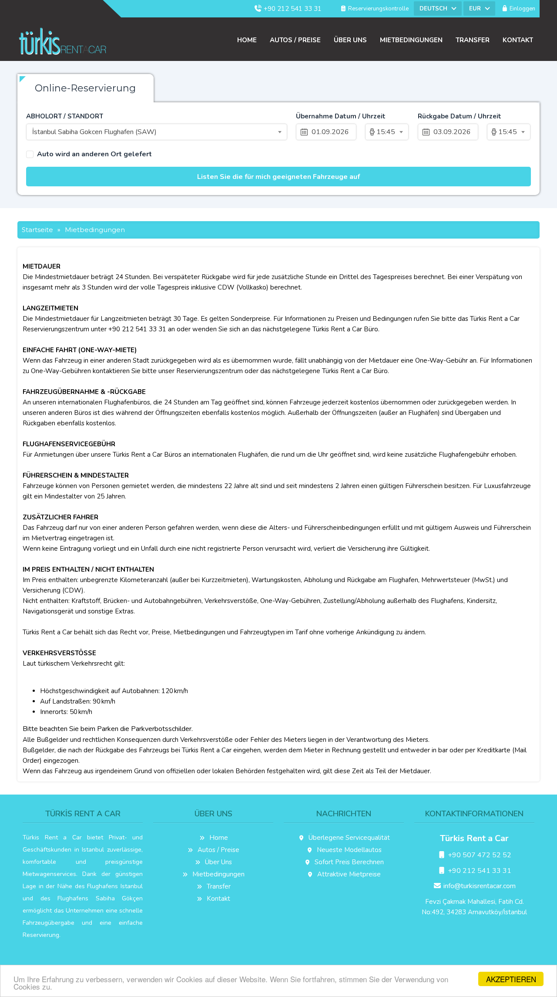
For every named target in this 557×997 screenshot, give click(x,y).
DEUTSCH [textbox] (433, 9)
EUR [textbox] (475, 9)
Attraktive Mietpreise (348, 874)
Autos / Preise (295, 40)
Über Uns (350, 40)
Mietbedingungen (411, 40)
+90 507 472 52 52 (478, 855)
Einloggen (521, 9)
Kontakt (518, 40)
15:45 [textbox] (385, 132)
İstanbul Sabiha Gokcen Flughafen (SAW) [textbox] (94, 132)
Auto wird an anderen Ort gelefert (94, 154)
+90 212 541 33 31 (292, 8)
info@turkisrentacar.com (479, 886)
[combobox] (437, 8)
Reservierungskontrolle (378, 9)
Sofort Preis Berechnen (348, 862)
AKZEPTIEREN (511, 978)
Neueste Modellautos (348, 849)
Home (247, 40)
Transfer (473, 40)
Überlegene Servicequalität (348, 837)
